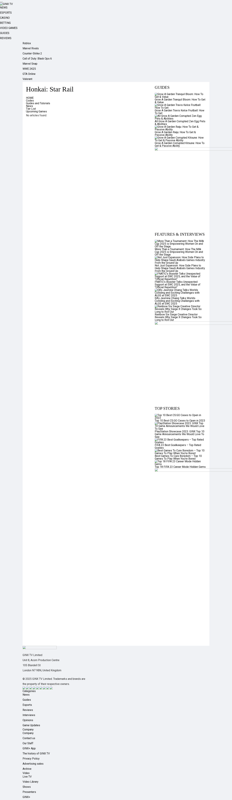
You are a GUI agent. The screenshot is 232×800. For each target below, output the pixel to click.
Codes (30, 100)
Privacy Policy (31, 758)
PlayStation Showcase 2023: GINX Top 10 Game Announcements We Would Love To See (179, 434)
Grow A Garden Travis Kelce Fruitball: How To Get (179, 112)
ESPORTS (6, 12)
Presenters (29, 792)
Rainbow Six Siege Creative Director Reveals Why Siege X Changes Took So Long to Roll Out (178, 317)
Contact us (29, 738)
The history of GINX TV (36, 753)
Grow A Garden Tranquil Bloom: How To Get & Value (180, 101)
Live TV (27, 776)
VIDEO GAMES (8, 28)
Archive (27, 768)
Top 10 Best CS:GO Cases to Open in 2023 (180, 420)
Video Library (30, 781)
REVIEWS (5, 38)
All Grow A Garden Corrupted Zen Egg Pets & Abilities (180, 123)
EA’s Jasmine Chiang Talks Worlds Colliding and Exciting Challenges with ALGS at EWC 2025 (177, 301)
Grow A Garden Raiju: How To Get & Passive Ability (175, 134)
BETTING (5, 22)
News (29, 106)
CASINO (5, 17)
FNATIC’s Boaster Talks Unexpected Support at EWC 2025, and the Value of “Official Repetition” (177, 284)
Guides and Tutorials (38, 103)
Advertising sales (33, 763)
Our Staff (28, 743)
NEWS (3, 7)
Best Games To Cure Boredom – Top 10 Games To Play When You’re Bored (178, 457)
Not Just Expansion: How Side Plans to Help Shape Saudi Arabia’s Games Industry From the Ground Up (180, 268)
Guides (27, 699)
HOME (30, 97)
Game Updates (31, 725)
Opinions (28, 720)
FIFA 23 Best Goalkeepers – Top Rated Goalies (178, 446)
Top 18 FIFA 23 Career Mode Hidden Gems (180, 466)
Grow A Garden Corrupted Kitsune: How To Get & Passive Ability (179, 144)
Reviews (28, 710)
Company (28, 733)
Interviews (29, 715)
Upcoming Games (36, 111)
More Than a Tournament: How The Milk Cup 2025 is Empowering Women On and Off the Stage (179, 252)
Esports (27, 704)
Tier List (31, 108)
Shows (27, 786)
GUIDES (4, 33)
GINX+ (26, 797)
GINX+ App (29, 748)
